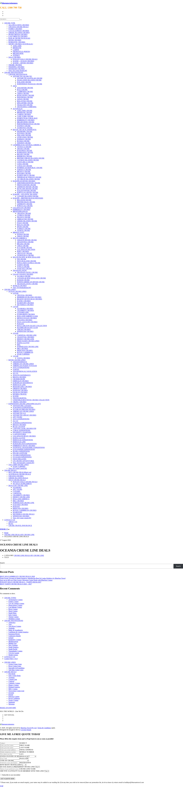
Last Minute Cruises (15, 607)
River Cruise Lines (14, 666)
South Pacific (12, 649)
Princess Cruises (13, 696)
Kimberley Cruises (14, 640)
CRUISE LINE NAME (28, 769)
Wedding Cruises (14, 619)
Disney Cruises (13, 685)
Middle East (12, 643)
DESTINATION (25, 763)
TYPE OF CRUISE (7, 760)
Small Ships (12, 613)
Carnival (11, 681)
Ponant (10, 695)
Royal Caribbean (14, 698)
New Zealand (13, 645)
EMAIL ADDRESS (26, 750)
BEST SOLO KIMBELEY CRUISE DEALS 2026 (17, 576)
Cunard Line (12, 679)
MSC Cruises (12, 689)
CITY (22, 754)
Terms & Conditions (44, 728)
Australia (11, 628)
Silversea (11, 704)
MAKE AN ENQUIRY (8, 708)
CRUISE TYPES (10, 598)
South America (13, 647)
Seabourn (11, 702)
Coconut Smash (25, 730)
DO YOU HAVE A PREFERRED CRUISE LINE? (17, 767)
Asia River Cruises (14, 626)
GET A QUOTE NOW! (7, 778)
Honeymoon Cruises (15, 605)
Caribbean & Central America (18, 632)
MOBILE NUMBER (27, 752)
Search (2, 563)
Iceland (10, 638)
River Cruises (13, 609)
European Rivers (14, 634)
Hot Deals (11, 674)
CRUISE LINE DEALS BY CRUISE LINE (29, 555)
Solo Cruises (12, 615)
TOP (1, 786)
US (4, 529)
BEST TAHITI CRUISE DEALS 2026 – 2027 (16, 584)
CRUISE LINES (10, 662)
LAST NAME (24, 747)
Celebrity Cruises (14, 683)
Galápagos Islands (14, 636)
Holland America (14, 687)
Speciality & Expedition (16, 668)
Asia (10, 624)
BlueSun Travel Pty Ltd (29, 728)
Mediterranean (13, 641)
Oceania (11, 693)
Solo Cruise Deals (14, 675)
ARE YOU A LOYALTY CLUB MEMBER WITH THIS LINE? (22, 771)
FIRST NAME (25, 745)
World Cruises (13, 655)
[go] (21, 19)
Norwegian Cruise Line (16, 691)
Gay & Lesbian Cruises (16, 603)
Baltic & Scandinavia (15, 630)
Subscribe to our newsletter (11, 775)
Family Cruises (13, 601)
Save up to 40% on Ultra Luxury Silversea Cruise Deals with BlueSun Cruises (26, 580)
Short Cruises (12, 611)
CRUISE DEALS (10, 672)
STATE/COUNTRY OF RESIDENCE (13, 756)
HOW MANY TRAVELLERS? (11, 765)
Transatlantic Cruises (15, 651)
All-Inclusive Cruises (15, 600)
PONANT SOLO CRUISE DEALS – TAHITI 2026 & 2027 (20, 582)
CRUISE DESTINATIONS (13, 620)
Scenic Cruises (13, 700)
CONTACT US (9, 657)
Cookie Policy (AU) (11, 659)
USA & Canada (13, 653)
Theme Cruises (13, 617)
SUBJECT (23, 743)
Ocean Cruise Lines (15, 664)
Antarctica (11, 622)
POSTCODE (24, 758)
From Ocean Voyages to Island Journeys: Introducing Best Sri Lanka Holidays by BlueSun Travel (32, 578)
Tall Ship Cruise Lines (15, 670)
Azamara (11, 677)
